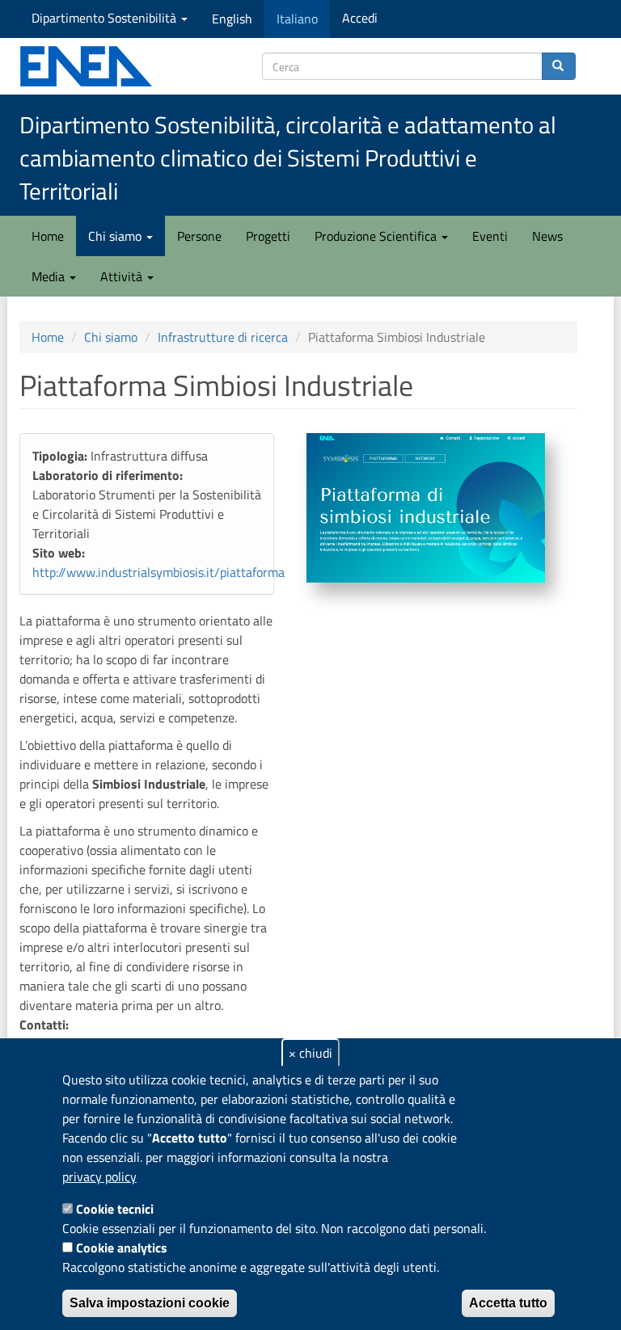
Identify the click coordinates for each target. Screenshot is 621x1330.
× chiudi (310, 1053)
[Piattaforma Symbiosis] (425, 507)
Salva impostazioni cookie (150, 1303)
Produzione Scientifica (377, 236)
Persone (199, 236)
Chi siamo (116, 236)
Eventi (490, 236)
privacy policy (99, 1176)
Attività (123, 276)
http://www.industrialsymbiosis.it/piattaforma (158, 572)
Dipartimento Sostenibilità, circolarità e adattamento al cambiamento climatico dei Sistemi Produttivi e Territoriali (287, 158)
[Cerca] (559, 66)
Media (50, 276)
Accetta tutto (508, 1303)
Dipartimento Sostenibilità (106, 17)
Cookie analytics (121, 1247)
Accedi (360, 17)
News (547, 236)
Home (48, 236)
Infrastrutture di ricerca (223, 337)
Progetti (268, 236)
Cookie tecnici (115, 1208)
